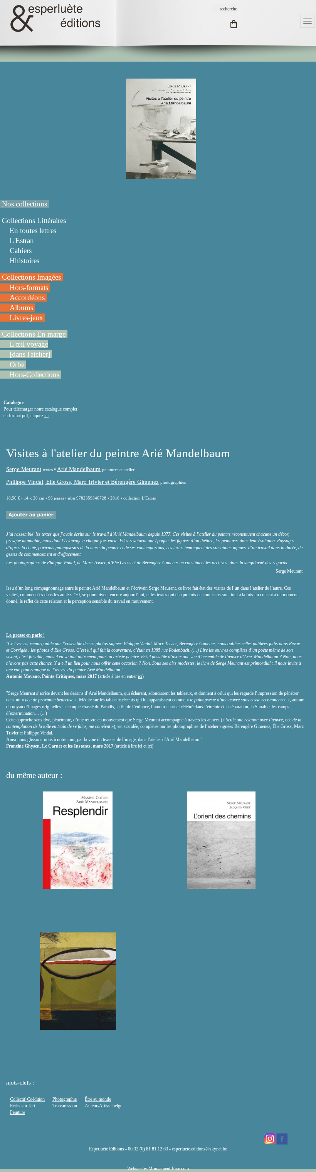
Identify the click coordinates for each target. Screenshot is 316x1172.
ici (46, 415)
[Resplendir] (78, 885)
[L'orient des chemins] (221, 885)
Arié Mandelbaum (79, 469)
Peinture (17, 1112)
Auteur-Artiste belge (103, 1105)
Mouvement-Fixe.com (168, 1168)
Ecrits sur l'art (22, 1105)
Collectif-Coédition (27, 1099)
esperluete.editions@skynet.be (199, 1149)
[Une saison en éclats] (78, 1026)
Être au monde (98, 1099)
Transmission (64, 1105)
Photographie (64, 1099)
